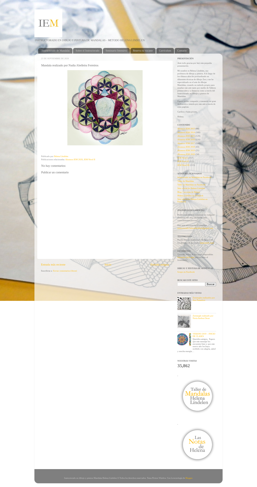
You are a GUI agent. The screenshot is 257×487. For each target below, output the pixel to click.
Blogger (189, 478)
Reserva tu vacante (143, 50)
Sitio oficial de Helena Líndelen (191, 188)
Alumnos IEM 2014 (186, 132)
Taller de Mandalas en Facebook (191, 185)
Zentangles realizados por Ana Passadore (204, 299)
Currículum (165, 50)
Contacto (182, 50)
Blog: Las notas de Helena (188, 192)
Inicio (108, 264)
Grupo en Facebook (186, 272)
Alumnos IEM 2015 (186, 136)
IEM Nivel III (183, 165)
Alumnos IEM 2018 (186, 147)
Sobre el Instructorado (87, 50)
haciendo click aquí (186, 257)
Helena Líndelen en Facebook (190, 195)
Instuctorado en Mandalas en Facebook (194, 177)
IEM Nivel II (89, 159)
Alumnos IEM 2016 (186, 139)
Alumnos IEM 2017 (186, 143)
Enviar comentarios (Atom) (65, 271)
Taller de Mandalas (185, 181)
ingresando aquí (207, 243)
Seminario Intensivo (116, 50)
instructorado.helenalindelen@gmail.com (195, 228)
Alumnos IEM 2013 (186, 128)
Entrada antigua (160, 264)
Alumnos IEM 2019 (186, 150)
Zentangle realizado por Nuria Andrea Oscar (203, 317)
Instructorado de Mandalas (56, 50)
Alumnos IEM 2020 (74, 159)
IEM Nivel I (182, 158)
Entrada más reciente (53, 264)
